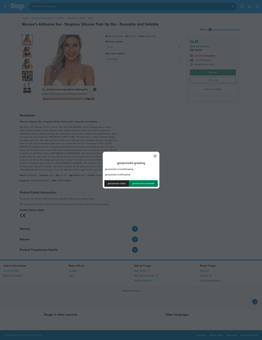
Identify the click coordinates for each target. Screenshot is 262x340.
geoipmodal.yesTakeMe (143, 183)
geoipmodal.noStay (117, 183)
